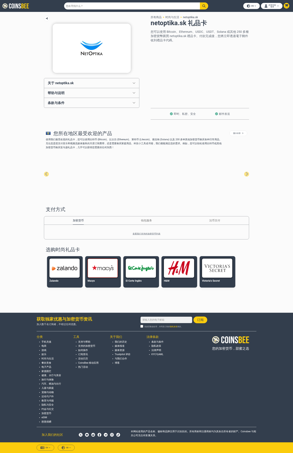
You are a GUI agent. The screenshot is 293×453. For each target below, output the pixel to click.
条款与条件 (56, 103)
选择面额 (156, 59)
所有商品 (156, 17)
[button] (286, 6)
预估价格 (156, 72)
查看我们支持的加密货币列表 (146, 234)
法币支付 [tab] (214, 220)
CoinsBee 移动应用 (88, 362)
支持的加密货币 (86, 345)
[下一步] (246, 174)
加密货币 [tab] (78, 220)
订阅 (200, 320)
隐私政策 (173, 327)
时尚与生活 (172, 17)
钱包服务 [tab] (146, 220)
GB (67, 448)
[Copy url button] (47, 18)
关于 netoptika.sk (61, 83)
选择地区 (156, 46)
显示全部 (237, 133)
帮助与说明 (56, 93)
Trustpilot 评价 (122, 354)
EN (252, 6)
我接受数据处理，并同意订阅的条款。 (163, 327)
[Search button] (204, 5)
